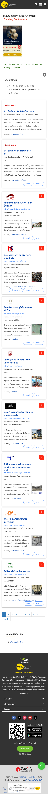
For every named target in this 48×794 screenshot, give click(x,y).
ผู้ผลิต (32, 85)
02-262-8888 (25, 749)
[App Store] (36, 729)
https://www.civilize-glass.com (14, 313)
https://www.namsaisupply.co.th (14, 525)
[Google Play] (36, 735)
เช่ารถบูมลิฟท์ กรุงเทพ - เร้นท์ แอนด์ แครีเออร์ (17, 361)
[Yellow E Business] (14, 718)
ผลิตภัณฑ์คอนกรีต (18, 550)
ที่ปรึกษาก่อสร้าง (17, 498)
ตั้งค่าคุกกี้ (32, 788)
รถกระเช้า (15, 391)
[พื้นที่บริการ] (16, 290)
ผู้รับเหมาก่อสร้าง (17, 134)
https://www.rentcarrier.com (13, 366)
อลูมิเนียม (15, 339)
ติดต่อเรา (7, 709)
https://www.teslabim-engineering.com (17, 473)
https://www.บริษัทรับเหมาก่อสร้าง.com (17, 209)
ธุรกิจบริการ (14, 93)
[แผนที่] (28, 184)
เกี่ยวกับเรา (8, 698)
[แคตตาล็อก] (41, 196)
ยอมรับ (37, 788)
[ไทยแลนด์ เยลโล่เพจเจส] (19, 718)
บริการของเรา (9, 704)
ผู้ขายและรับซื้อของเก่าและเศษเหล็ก (23, 287)
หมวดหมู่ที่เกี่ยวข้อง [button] (14, 633)
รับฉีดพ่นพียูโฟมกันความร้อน (17, 571)
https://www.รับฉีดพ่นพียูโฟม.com (15, 574)
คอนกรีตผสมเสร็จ (17, 444)
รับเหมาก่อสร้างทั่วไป (19, 180)
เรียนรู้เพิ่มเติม (20, 792)
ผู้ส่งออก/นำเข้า (34, 89)
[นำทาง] (39, 184)
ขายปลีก (22, 85)
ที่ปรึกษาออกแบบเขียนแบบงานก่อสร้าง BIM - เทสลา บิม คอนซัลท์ (17, 467)
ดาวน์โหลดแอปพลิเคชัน (35, 725)
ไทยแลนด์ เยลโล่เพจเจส (24, 672)
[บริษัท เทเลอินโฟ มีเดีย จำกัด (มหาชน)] (24, 769)
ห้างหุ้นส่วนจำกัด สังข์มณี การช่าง (19, 111)
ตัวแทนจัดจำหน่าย (16, 89)
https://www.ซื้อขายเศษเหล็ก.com (15, 261)
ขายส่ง (12, 85)
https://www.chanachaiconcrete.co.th (16, 418)
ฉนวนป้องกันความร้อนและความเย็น (24, 600)
